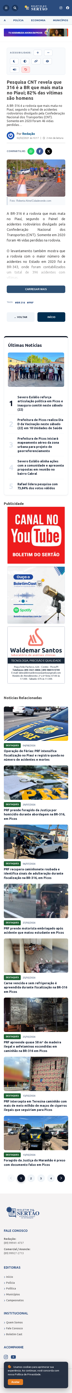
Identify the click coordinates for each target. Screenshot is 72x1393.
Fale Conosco (14, 1328)
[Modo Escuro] (14, 61)
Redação (28, 133)
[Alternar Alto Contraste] (25, 61)
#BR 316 (20, 302)
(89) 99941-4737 (14, 1242)
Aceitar (15, 1382)
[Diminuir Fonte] (48, 53)
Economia (38, 20)
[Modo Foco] (47, 61)
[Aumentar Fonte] (38, 53)
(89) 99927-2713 (14, 1253)
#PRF (30, 302)
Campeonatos (15, 1300)
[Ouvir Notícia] (14, 70)
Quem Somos (14, 1322)
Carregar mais (36, 289)
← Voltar (20, 317)
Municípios (60, 20)
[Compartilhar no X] (48, 151)
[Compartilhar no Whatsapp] (30, 151)
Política (11, 1288)
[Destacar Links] (36, 61)
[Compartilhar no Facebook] (39, 151)
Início (51, 317)
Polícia (18, 20)
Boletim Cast (14, 1334)
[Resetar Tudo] (26, 70)
